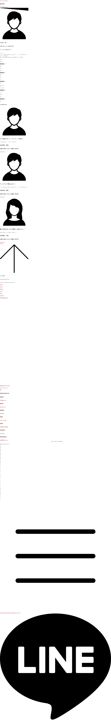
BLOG (1, 291)
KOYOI (1, 286)
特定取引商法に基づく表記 (5, 385)
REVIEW (1, 289)
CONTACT (2, 295)
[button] (2, 151)
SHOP (1, 293)
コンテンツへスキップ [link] (4, 0)
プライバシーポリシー (4, 387)
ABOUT (1, 284)
